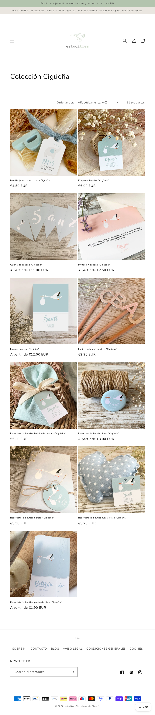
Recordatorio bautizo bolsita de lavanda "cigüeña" (38, 433)
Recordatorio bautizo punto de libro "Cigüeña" (36, 602)
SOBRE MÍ (19, 649)
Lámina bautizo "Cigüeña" (24, 349)
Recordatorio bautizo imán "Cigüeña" (98, 433)
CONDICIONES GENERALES (106, 649)
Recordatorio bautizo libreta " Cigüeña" (32, 517)
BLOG (55, 649)
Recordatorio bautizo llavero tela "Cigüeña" (102, 517)
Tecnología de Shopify (88, 706)
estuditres (70, 706)
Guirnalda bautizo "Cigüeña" (26, 264)
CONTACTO (39, 649)
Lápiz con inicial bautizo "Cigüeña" (97, 349)
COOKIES (136, 649)
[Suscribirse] (72, 672)
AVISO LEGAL (72, 649)
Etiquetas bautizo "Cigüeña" (93, 180)
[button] (12, 40)
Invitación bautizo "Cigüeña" (94, 264)
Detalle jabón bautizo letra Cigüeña (30, 180)
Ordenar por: (65, 102)
